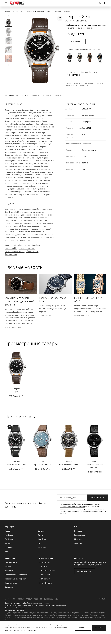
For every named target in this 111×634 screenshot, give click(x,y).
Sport (49, 11)
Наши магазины (46, 558)
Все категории (11, 254)
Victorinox (9, 547)
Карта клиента (11, 562)
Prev (8, 16)
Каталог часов (18, 11)
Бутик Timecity (45, 583)
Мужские (40, 11)
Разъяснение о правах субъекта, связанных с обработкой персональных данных (35, 605)
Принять (99, 628)
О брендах (9, 526)
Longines (30, 11)
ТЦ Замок (43, 566)
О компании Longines (13, 245)
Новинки (78, 531)
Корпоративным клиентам (16, 574)
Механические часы (27, 248)
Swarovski (42, 547)
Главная (8, 11)
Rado (7, 551)
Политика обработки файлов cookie (19, 608)
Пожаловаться (84, 571)
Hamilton (42, 539)
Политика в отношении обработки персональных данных (27, 603)
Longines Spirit (11, 248)
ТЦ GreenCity (44, 579)
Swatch (41, 535)
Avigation (57, 11)
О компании (10, 558)
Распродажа (79, 535)
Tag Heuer (9, 539)
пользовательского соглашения (72, 506)
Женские (78, 543)
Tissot (7, 531)
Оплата (8, 566)
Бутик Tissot (44, 562)
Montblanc (9, 535)
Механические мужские (14, 251)
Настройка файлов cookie (14, 610)
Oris (39, 543)
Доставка (9, 570)
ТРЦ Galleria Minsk (47, 570)
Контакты (78, 558)
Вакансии (9, 587)
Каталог (77, 526)
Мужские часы (32, 251)
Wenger (8, 543)
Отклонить (82, 628)
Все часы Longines (32, 245)
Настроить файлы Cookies (27, 630)
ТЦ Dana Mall (44, 574)
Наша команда (11, 583)
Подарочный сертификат (15, 579)
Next (8, 64)
